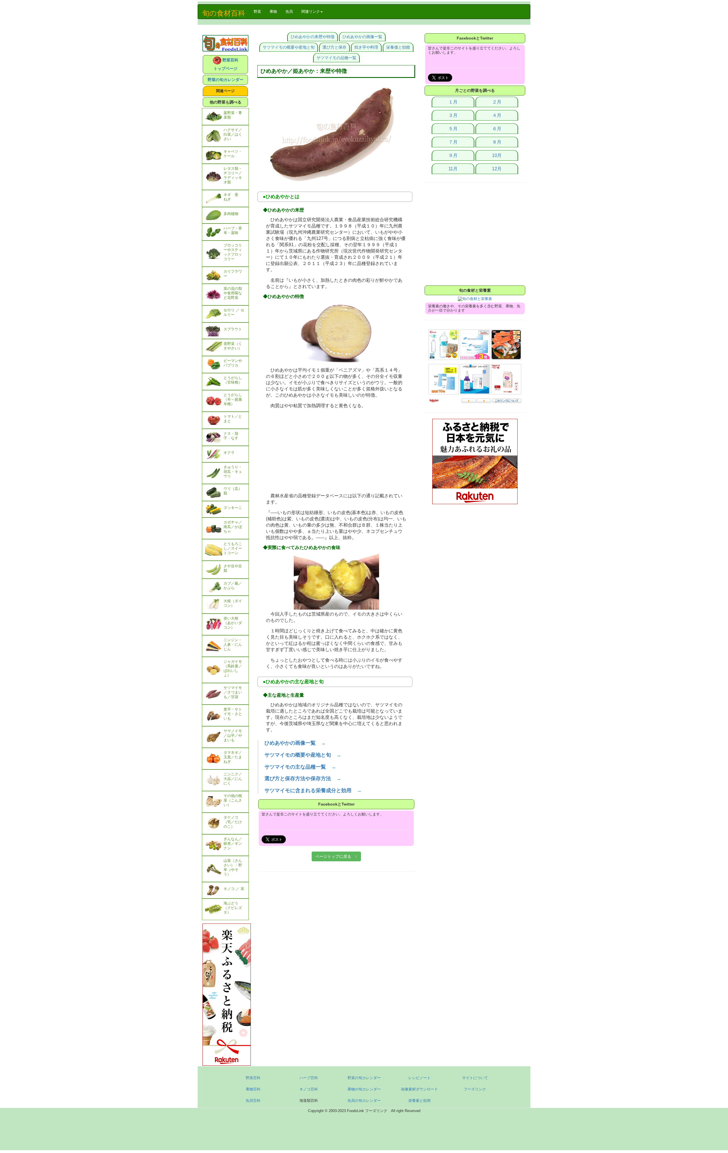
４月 (496, 115)
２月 (496, 102)
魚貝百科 (253, 1100)
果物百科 (253, 1089)
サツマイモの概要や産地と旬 (289, 47)
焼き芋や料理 (366, 47)
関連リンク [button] (310, 11)
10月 (497, 155)
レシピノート (419, 1078)
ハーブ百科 (308, 1078)
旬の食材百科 (223, 13)
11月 (453, 168)
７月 (453, 142)
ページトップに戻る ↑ (336, 856)
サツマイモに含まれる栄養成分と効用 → (313, 790)
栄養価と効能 (398, 47)
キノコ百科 (308, 1089)
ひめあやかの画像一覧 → (295, 743)
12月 (497, 168)
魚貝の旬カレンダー (364, 1100)
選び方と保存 (334, 47)
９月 (453, 155)
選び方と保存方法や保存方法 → (302, 778)
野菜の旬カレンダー (225, 79)
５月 (453, 128)
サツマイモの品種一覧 (336, 57)
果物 (273, 11)
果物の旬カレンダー (364, 1089)
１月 (453, 102)
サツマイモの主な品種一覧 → (300, 767)
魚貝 (289, 11)
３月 (453, 115)
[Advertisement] (336, 451)
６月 (496, 128)
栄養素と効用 (419, 1100)
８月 (496, 142)
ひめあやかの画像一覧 (362, 36)
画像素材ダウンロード (419, 1089)
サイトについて (475, 1078)
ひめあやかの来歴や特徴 (312, 36)
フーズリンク (475, 1089)
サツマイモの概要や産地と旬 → (302, 755)
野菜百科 (253, 1078)
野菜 (259, 11)
